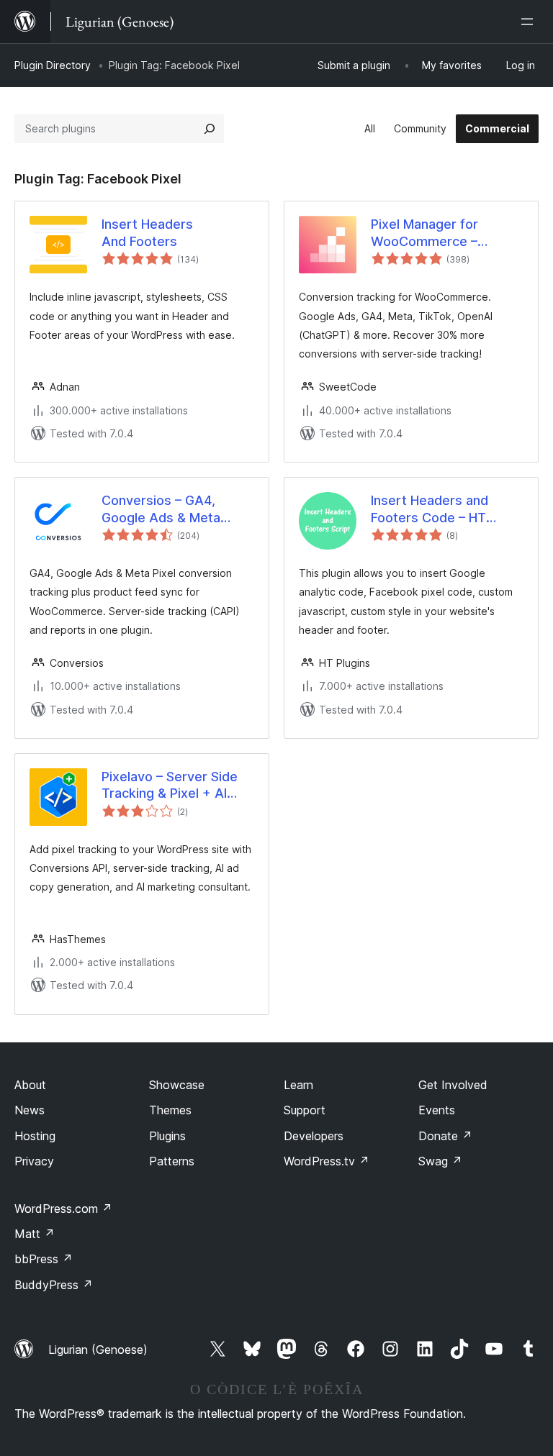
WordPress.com (63, 1208)
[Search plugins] (209, 128)
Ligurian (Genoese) (98, 1349)
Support (304, 1110)
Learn (298, 1085)
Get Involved (452, 1085)
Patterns (171, 1161)
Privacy (34, 1161)
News (29, 1110)
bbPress (43, 1259)
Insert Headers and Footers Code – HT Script (429, 509)
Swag (440, 1161)
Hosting (34, 1136)
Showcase (176, 1085)
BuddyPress (53, 1285)
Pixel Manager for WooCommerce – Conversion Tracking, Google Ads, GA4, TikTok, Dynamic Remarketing (435, 233)
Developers (313, 1136)
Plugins (167, 1136)
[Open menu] (530, 21)
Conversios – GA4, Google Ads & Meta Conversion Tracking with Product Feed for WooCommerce (168, 509)
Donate (445, 1136)
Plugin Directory (52, 65)
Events (436, 1110)
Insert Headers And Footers (147, 232)
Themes (170, 1110)
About (30, 1085)
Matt (34, 1234)
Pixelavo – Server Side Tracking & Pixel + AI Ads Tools (170, 785)
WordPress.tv (326, 1161)
